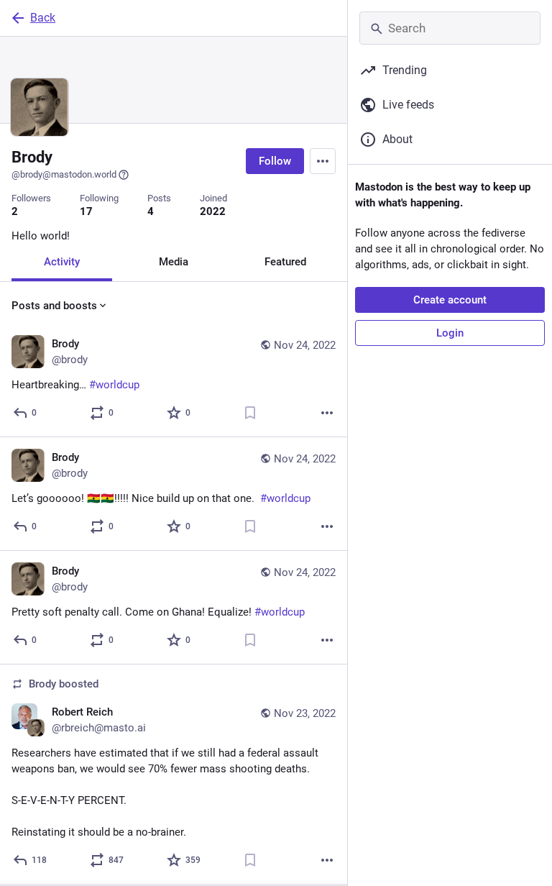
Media (173, 261)
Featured (285, 261)
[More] (327, 412)
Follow (275, 161)
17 (86, 211)
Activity (62, 261)
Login (450, 332)
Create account (450, 299)
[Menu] (323, 161)
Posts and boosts (54, 305)
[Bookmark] (250, 412)
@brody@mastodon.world (64, 174)
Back (42, 17)
